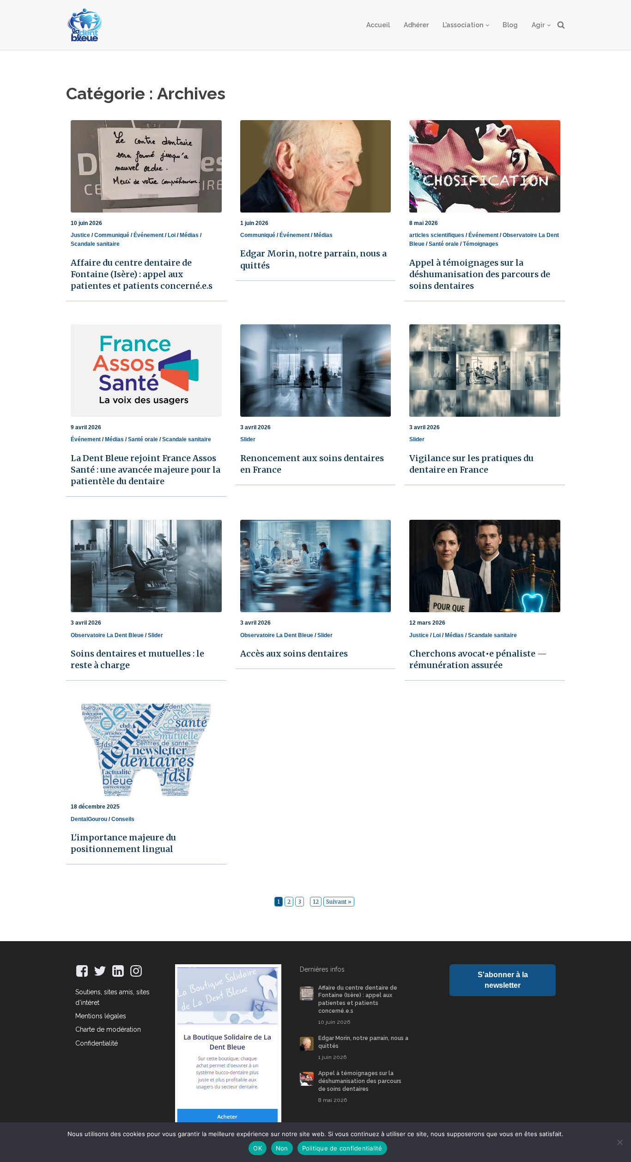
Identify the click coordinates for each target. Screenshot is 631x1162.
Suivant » (339, 901)
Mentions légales (100, 1016)
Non (282, 1148)
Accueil (378, 25)
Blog (510, 25)
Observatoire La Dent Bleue (107, 635)
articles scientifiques (436, 235)
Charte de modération (108, 1029)
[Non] (619, 1142)
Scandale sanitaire (95, 244)
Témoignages (480, 244)
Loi (172, 235)
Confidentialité (96, 1043)
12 (316, 901)
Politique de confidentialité (342, 1148)
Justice (80, 235)
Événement (148, 235)
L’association (463, 25)
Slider (247, 439)
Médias (189, 235)
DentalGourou (89, 819)
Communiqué (111, 235)
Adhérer (416, 25)
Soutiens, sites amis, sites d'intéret (112, 997)
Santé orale (444, 244)
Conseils (122, 819)
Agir (538, 25)
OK (257, 1148)
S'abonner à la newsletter (503, 980)
